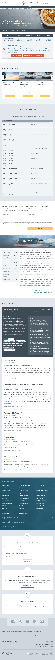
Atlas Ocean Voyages (41, 485)
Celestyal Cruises (6, 493)
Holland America (40, 495)
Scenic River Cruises (41, 505)
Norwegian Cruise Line (7, 500)
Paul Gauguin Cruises (41, 500)
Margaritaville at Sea (24, 498)
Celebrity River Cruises (42, 490)
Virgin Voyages (5, 513)
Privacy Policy (17, 224)
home (3, 8)
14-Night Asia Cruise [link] (28, 8)
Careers (25, 635)
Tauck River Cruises (7, 511)
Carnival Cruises (6, 490)
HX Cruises (4, 498)
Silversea (21, 508)
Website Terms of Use (7, 635)
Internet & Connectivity (9, 347)
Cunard (38, 493)
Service (5, 339)
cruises (7, 8)
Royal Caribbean (23, 505)
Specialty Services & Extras (9, 349)
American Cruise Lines (25, 485)
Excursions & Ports (8, 345)
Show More (7, 403)
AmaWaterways (5, 485)
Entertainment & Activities (9, 341)
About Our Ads (37, 631)
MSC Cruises (39, 498)
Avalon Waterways (23, 488)
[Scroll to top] (51, 656)
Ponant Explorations (7, 503)
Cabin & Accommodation (20, 341)
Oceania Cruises (23, 500)
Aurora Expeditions (6, 488)
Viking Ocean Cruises (24, 511)
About (3, 631)
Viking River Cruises (41, 511)
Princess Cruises (23, 503)
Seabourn (4, 508)
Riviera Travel (5, 505)
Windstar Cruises (23, 513)
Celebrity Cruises (23, 490)
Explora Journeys (23, 495)
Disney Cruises (5, 495)
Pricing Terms (17, 635)
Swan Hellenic (40, 508)
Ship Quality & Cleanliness (9, 343)
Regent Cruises (40, 503)
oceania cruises (14, 8)
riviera (20, 8)
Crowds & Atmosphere (17, 345)
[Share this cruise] (52, 12)
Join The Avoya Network (35, 635)
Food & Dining (11, 339)
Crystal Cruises (23, 493)
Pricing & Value (19, 343)
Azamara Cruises (40, 488)
